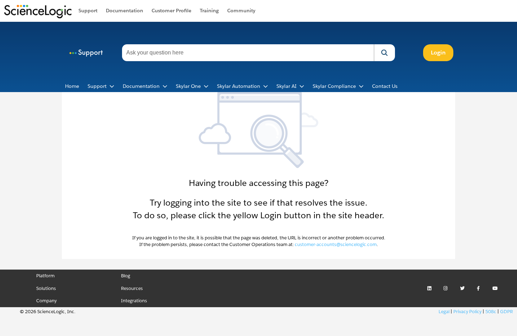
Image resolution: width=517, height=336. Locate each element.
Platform (45, 276)
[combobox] (248, 52)
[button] (384, 52)
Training (209, 10)
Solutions (46, 288)
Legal (444, 312)
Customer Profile (171, 10)
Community (241, 10)
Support (87, 10)
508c (490, 312)
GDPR (506, 312)
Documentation (124, 10)
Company (46, 301)
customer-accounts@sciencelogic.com (336, 244)
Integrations (134, 301)
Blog (125, 276)
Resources (132, 288)
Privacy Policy (467, 312)
